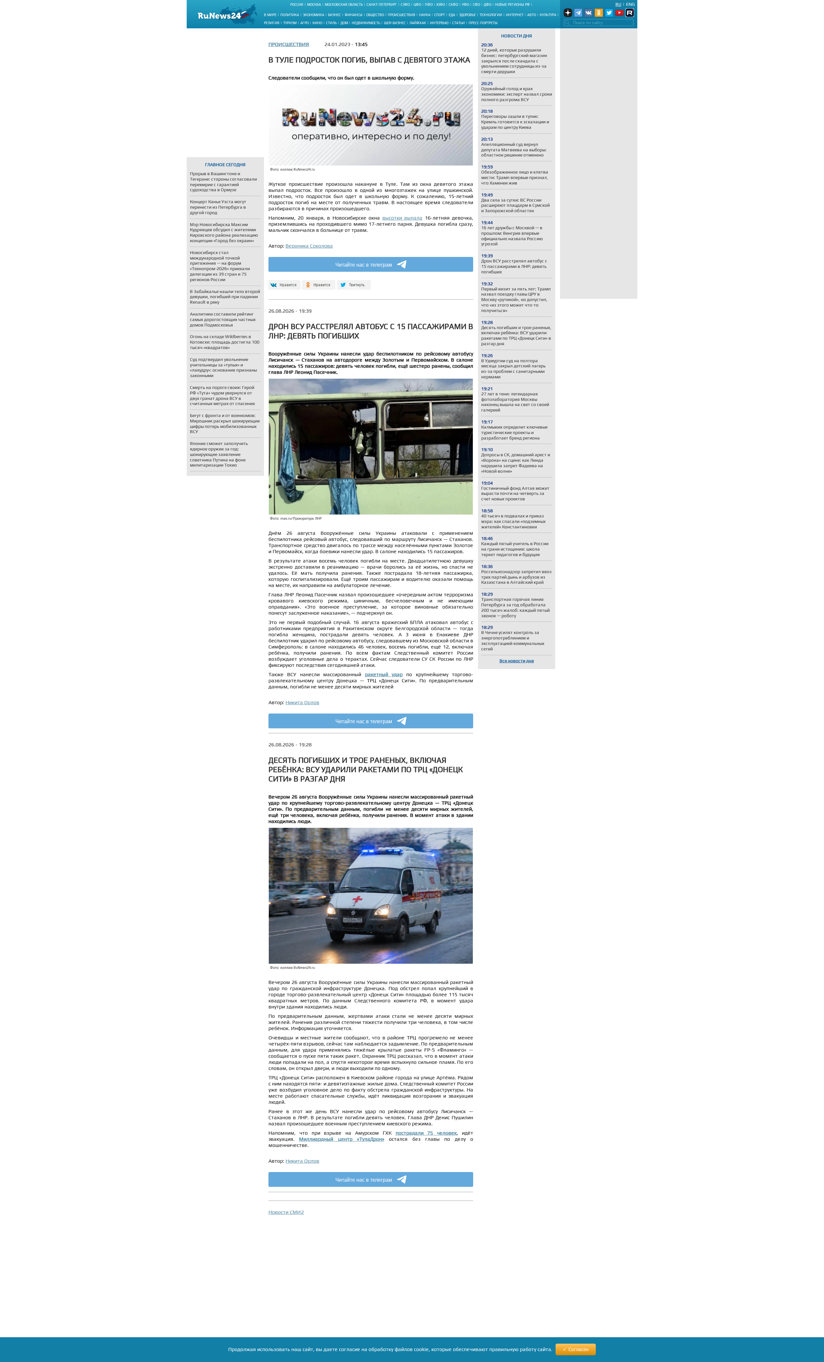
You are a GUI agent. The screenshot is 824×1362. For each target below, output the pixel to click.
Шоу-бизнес (395, 23)
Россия (296, 4)
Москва (314, 4)
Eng (630, 4)
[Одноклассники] (319, 282)
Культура (548, 15)
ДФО (487, 4)
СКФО (453, 4)
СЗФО (405, 4)
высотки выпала (402, 218)
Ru (618, 4)
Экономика (313, 15)
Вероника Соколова (309, 246)
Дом (344, 23)
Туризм (289, 23)
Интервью (439, 23)
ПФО (429, 4)
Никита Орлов (302, 702)
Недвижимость (366, 23)
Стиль (331, 23)
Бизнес (334, 15)
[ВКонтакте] (284, 282)
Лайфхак (417, 23)
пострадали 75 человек (426, 1133)
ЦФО (417, 4)
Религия (271, 23)
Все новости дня (517, 660)
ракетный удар (384, 674)
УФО (465, 4)
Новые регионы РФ (512, 4)
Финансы (353, 15)
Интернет (514, 15)
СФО (476, 4)
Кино (317, 23)
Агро (304, 23)
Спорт (439, 15)
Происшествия (401, 15)
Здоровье (467, 15)
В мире (270, 15)
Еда (452, 15)
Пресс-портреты (483, 23)
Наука (424, 15)
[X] (354, 282)
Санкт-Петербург (382, 4)
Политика (289, 15)
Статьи (458, 23)
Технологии (491, 15)
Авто (531, 15)
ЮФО (440, 4)
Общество (375, 15)
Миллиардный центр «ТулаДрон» (341, 1139)
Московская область (344, 4)
